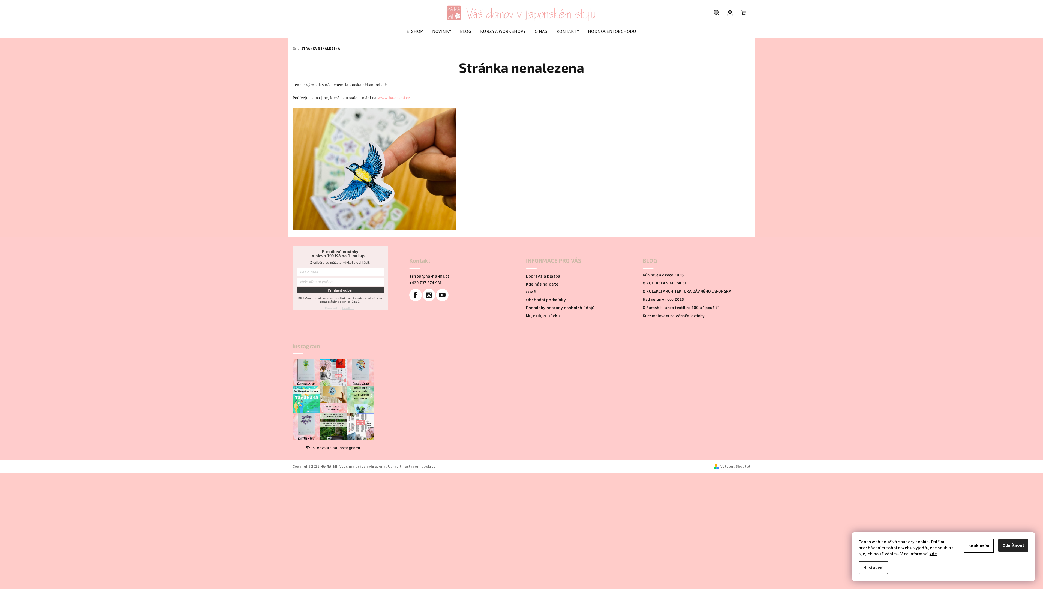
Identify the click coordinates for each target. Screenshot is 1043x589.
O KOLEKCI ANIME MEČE (665, 283)
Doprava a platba (543, 276)
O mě (531, 292)
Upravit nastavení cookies (411, 466)
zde (933, 554)
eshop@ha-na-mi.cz (429, 276)
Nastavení (873, 568)
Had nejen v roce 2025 (663, 299)
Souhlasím (978, 546)
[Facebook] (415, 295)
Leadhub (348, 308)
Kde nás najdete (542, 284)
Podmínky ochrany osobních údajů (560, 308)
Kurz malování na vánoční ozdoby (674, 316)
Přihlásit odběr (340, 290)
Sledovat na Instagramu (337, 448)
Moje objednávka (543, 316)
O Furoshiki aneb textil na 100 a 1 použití (681, 307)
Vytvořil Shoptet (735, 466)
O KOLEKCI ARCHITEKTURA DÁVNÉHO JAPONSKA (687, 291)
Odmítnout (1013, 545)
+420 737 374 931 (425, 283)
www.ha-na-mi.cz (394, 97)
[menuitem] (414, 31)
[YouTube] (442, 295)
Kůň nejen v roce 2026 (663, 275)
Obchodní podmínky (546, 300)
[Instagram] (429, 295)
